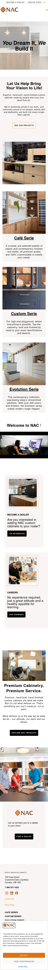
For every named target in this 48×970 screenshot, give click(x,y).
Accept (24, 955)
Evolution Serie (24, 389)
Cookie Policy (23, 966)
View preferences (24, 961)
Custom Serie (24, 313)
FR (44, 2)
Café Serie (24, 238)
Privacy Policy (10, 905)
